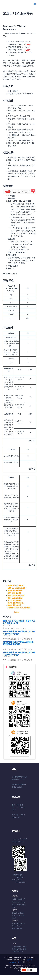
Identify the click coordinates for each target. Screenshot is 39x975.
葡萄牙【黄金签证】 (15, 605)
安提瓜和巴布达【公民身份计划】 (19, 608)
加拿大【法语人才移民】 (16, 586)
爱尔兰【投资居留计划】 (16, 603)
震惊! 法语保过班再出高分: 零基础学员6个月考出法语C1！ (19, 622)
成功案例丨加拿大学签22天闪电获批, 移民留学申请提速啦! (18, 643)
